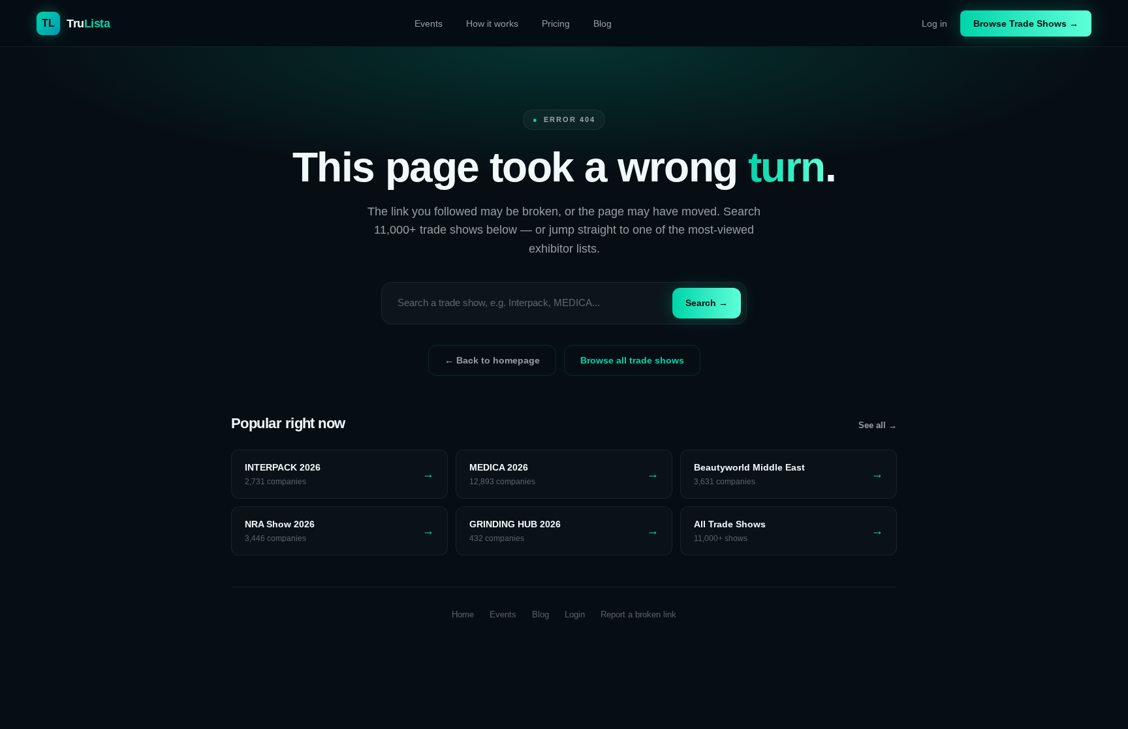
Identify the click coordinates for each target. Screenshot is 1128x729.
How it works (492, 23)
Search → (706, 303)
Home (463, 614)
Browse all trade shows (632, 360)
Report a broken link (638, 614)
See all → (877, 425)
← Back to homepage (492, 360)
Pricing (556, 23)
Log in (934, 23)
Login (575, 614)
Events (429, 23)
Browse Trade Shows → (1025, 23)
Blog (602, 23)
